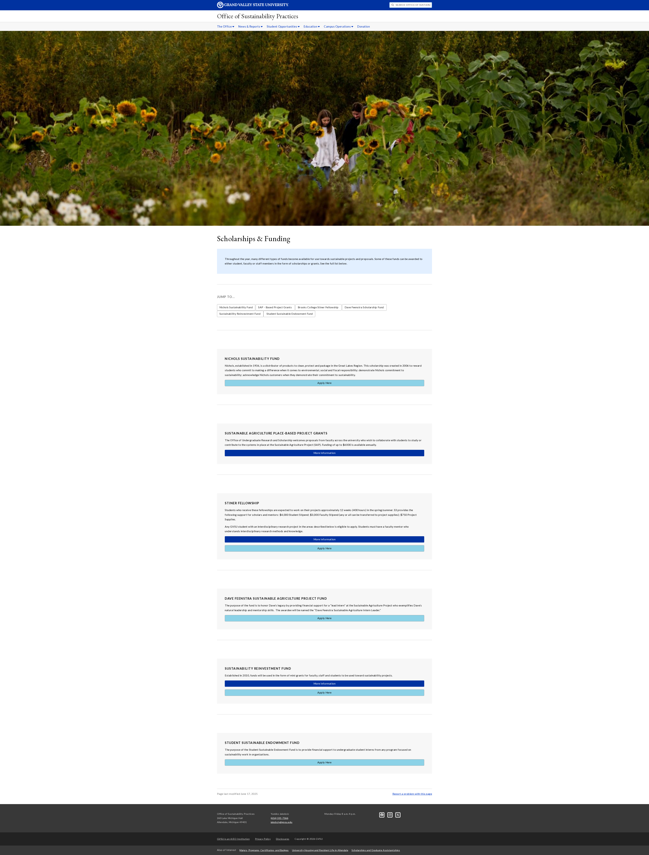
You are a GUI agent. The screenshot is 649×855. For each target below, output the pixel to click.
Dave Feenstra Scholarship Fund (364, 307)
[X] (398, 814)
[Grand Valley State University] (253, 7)
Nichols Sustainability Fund (236, 307)
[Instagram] (390, 814)
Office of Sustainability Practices (257, 16)
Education (311, 26)
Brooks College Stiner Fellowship (318, 307)
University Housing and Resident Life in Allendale (320, 850)
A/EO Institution (233, 838)
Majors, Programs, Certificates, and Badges (264, 850)
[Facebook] (382, 814)
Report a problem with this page (412, 793)
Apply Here (324, 382)
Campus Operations (337, 26)
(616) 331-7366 (279, 818)
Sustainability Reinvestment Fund (240, 313)
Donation (363, 26)
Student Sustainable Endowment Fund (289, 313)
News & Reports (249, 26)
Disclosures (282, 838)
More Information (325, 452)
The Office (224, 26)
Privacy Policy (263, 838)
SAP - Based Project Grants (275, 307)
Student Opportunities (282, 26)
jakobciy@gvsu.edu (281, 822)
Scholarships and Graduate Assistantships (376, 850)
